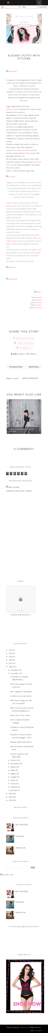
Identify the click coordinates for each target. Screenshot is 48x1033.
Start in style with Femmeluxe (22, 429)
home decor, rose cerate (20, 715)
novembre (15, 673)
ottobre (14, 760)
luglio (13, 770)
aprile (13, 780)
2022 (10, 650)
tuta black (40, 300)
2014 (10, 797)
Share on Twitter (25, 343)
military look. (20, 848)
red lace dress (41, 305)
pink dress (41, 297)
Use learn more (35, 253)
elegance (21, 354)
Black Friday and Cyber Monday (23, 150)
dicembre (14, 670)
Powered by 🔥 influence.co (20, 615)
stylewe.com (11, 109)
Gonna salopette (41, 308)
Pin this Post (25, 348)
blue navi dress (41, 303)
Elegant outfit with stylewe (21, 742)
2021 (10, 653)
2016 (10, 667)
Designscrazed (24, 1027)
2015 (10, 794)
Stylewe (33, 354)
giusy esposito (30, 378)
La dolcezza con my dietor (21, 696)
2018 (10, 660)
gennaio (14, 790)
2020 (11, 657)
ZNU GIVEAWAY (21, 825)
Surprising (19, 836)
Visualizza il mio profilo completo (19, 491)
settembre (15, 763)
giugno (13, 773)
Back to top (35, 1030)
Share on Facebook (24, 338)
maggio (14, 777)
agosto (13, 767)
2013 (10, 800)
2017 (10, 663)
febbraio (14, 787)
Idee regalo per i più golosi (21, 691)
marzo (13, 784)
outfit (27, 354)
